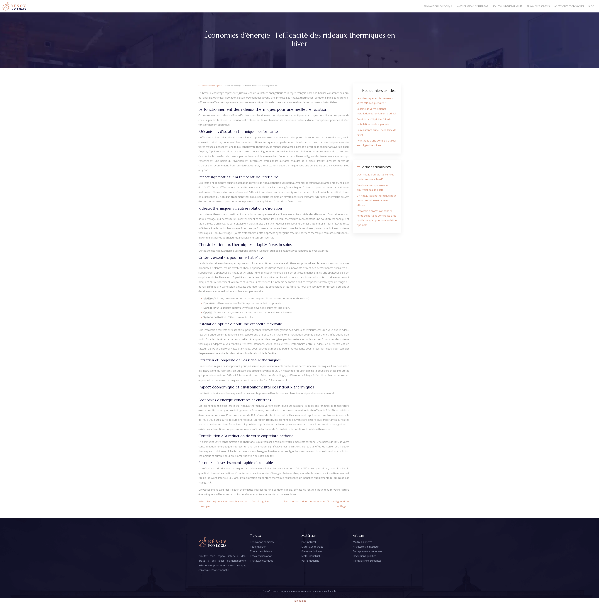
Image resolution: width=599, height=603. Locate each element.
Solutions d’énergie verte (507, 6)
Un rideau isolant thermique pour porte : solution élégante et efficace (376, 200)
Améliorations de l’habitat (472, 6)
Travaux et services (538, 6)
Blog (591, 6)
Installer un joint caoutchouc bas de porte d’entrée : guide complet (235, 504)
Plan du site (299, 600)
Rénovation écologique (438, 6)
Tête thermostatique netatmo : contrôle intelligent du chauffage (315, 504)
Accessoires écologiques (569, 6)
